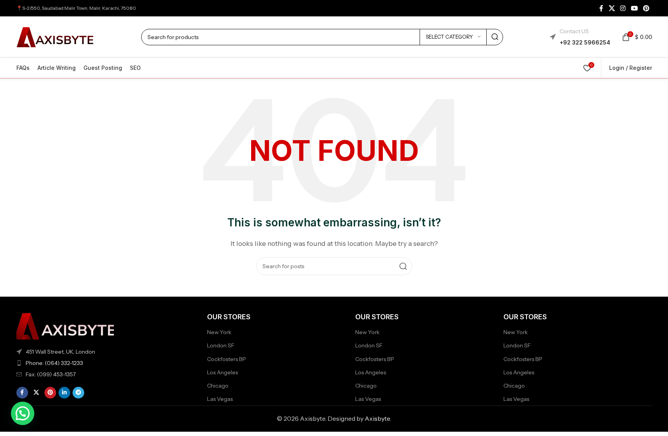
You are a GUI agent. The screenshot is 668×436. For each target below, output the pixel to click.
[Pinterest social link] (646, 8)
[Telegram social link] (78, 393)
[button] (22, 413)
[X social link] (611, 8)
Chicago (218, 385)
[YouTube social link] (634, 8)
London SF (220, 345)
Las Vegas (220, 398)
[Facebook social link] (601, 8)
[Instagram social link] (623, 8)
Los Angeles (222, 372)
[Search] (495, 37)
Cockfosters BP (226, 359)
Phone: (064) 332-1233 (54, 363)
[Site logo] (55, 36)
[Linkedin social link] (64, 393)
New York (219, 332)
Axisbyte (377, 418)
